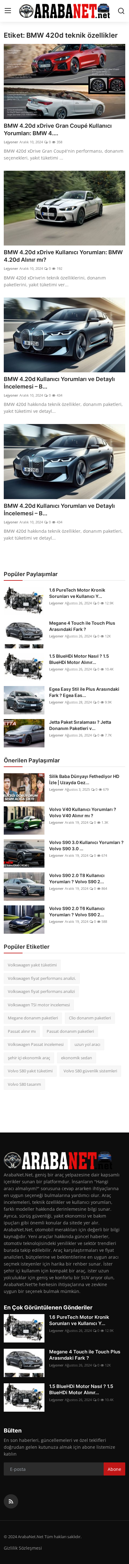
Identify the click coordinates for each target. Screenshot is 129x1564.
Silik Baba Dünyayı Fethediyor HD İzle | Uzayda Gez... (84, 779)
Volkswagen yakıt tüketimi (32, 965)
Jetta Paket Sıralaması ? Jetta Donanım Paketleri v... (80, 725)
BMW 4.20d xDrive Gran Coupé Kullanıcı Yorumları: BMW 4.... (58, 129)
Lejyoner (11, 142)
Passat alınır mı (22, 1031)
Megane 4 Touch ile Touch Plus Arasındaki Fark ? (82, 626)
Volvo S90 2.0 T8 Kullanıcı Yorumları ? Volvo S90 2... (77, 878)
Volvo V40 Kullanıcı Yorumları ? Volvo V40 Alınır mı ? (82, 812)
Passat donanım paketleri (70, 1031)
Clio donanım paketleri (90, 1018)
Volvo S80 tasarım (24, 1084)
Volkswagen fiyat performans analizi (41, 991)
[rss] (11, 1501)
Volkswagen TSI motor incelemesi (39, 1005)
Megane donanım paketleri (33, 1018)
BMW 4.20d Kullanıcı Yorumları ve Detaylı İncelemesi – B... (59, 383)
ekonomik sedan (76, 1058)
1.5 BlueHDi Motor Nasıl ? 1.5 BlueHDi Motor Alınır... (79, 659)
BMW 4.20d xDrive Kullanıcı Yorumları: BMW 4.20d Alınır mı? (63, 256)
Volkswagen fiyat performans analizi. (42, 978)
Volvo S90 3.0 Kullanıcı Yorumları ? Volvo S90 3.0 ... (86, 845)
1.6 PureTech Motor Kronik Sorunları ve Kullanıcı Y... (77, 593)
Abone (114, 1469)
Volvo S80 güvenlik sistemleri (90, 1071)
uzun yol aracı (87, 1044)
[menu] (8, 11)
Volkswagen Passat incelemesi (36, 1044)
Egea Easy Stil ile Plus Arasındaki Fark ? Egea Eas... (84, 692)
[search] (121, 11)
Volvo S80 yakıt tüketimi (30, 1071)
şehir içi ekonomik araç (29, 1058)
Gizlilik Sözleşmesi (23, 1548)
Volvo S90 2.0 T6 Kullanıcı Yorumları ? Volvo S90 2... (77, 911)
